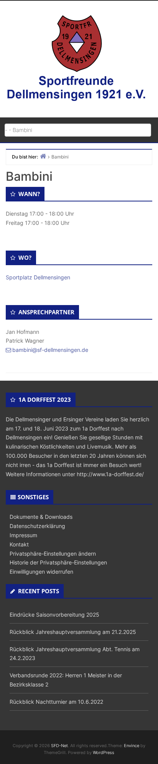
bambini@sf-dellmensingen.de (50, 350)
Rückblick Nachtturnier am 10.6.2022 (56, 701)
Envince (131, 745)
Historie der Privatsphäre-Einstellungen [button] (58, 562)
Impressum (23, 535)
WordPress (103, 752)
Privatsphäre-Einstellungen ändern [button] (53, 553)
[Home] (43, 156)
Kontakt (19, 544)
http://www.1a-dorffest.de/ (110, 474)
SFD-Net (59, 745)
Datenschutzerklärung (37, 526)
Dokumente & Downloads (41, 516)
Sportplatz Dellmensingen (38, 277)
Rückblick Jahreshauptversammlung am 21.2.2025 (73, 632)
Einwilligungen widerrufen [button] (41, 571)
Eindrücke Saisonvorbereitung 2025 (54, 614)
